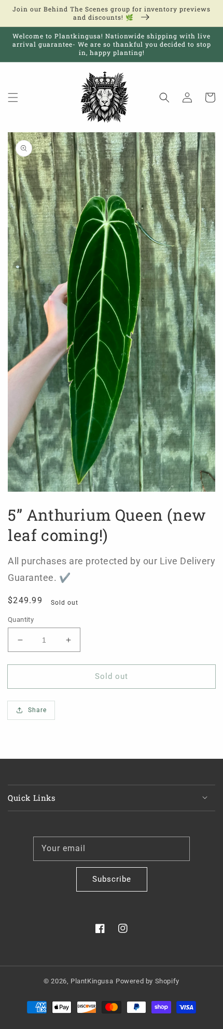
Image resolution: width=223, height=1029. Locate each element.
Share (37, 710)
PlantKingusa (92, 981)
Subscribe (111, 879)
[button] (13, 97)
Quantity (21, 619)
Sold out (111, 676)
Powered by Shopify (147, 981)
